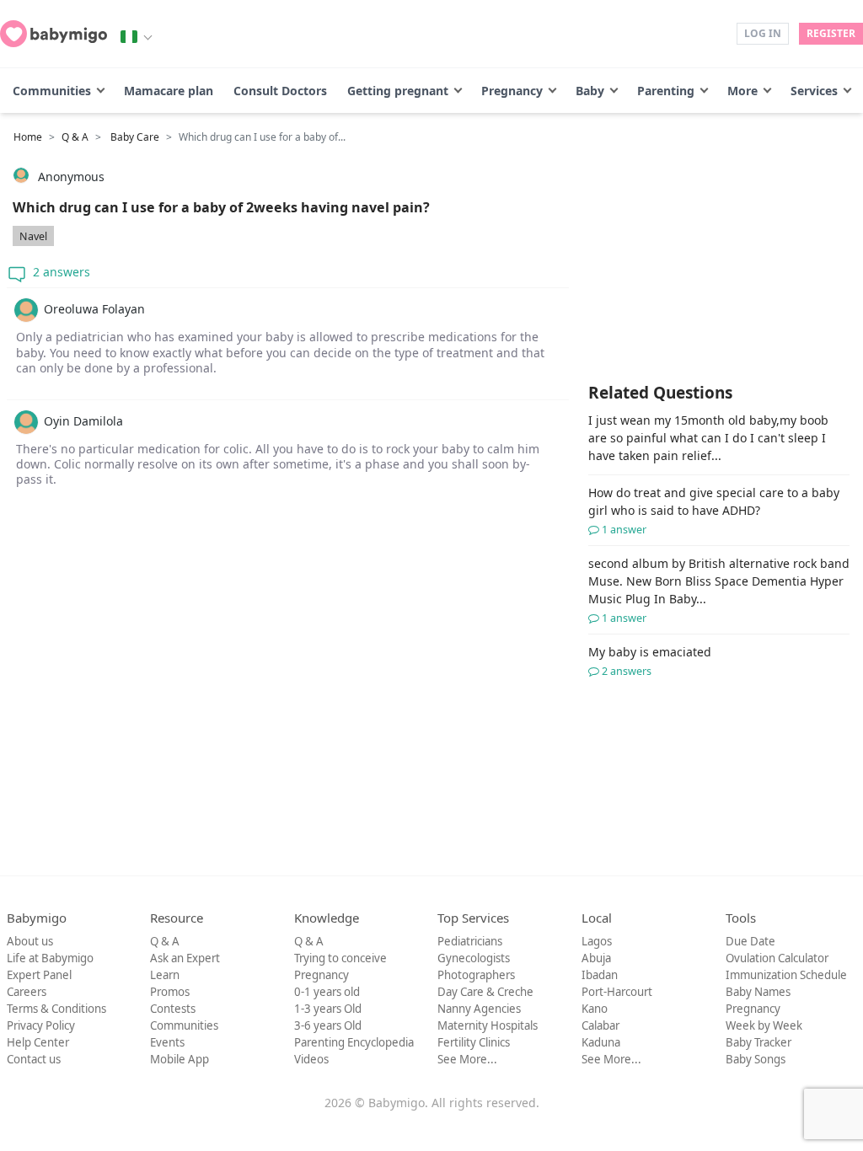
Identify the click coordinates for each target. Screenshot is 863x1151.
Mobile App (179, 1059)
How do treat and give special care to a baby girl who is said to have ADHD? (713, 510)
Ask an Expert (185, 958)
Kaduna (601, 1042)
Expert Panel (39, 974)
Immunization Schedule (786, 974)
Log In (762, 33)
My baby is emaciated (649, 661)
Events (167, 1042)
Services (814, 91)
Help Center (38, 1042)
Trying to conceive (340, 958)
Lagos (597, 941)
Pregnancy (512, 91)
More (742, 91)
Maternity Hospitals (487, 1025)
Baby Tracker (758, 1042)
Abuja (596, 958)
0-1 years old (327, 991)
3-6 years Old (328, 1025)
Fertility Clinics (473, 1042)
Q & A (75, 137)
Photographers (476, 974)
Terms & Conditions (56, 1008)
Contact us (34, 1059)
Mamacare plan (168, 91)
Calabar (600, 1025)
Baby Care (134, 137)
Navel (33, 236)
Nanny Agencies (479, 1008)
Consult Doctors (280, 91)
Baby (590, 91)
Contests (173, 1008)
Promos (170, 991)
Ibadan (600, 974)
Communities (52, 91)
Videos (311, 1059)
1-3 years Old (328, 1008)
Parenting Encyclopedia (354, 1042)
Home (27, 137)
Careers (26, 991)
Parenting (665, 91)
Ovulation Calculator (777, 958)
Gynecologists (473, 958)
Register (831, 33)
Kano (595, 1008)
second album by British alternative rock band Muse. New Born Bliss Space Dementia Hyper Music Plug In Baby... (719, 590)
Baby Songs (755, 1059)
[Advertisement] (288, 666)
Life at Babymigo (50, 958)
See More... (467, 1059)
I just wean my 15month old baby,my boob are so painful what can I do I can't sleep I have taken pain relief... (708, 437)
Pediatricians (469, 941)
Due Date (750, 941)
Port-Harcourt (617, 991)
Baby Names (758, 991)
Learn (165, 974)
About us (30, 941)
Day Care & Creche (485, 991)
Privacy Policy (41, 1025)
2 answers (59, 272)
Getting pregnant (397, 91)
